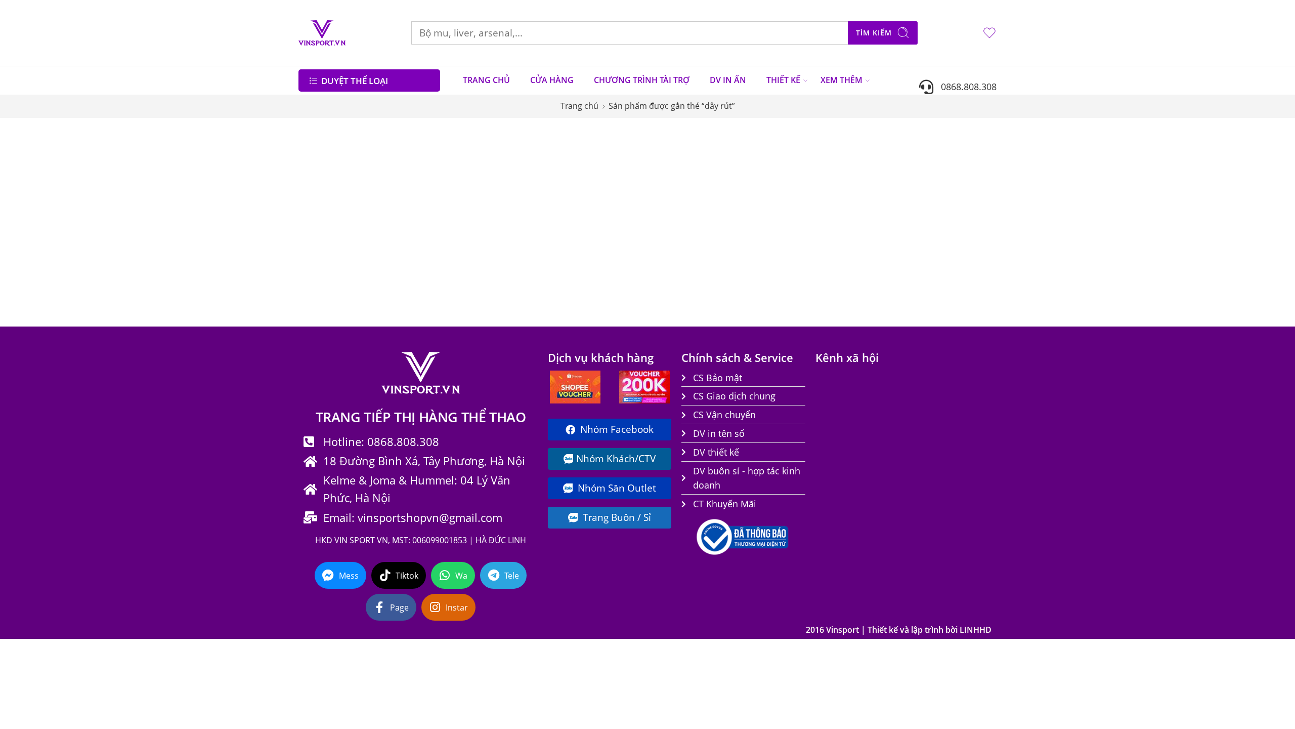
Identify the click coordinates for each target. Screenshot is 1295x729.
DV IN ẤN (728, 80)
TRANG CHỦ (486, 80)
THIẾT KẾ (783, 80)
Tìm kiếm (874, 32)
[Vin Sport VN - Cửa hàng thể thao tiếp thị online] (322, 33)
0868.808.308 (965, 86)
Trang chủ (579, 105)
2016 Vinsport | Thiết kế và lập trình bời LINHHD (898, 629)
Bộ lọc (318, 138)
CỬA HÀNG (552, 80)
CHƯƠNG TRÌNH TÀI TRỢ (641, 80)
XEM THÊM (841, 80)
